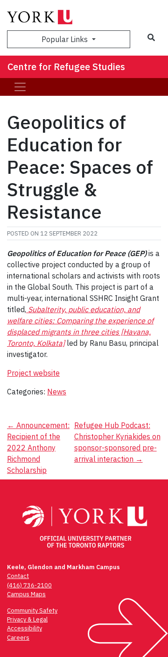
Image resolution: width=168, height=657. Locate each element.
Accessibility (24, 628)
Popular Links (66, 39)
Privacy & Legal (27, 619)
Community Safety (32, 610)
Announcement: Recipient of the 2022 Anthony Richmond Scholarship (38, 448)
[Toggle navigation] (20, 87)
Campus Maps (26, 594)
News (56, 391)
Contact (18, 576)
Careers (18, 638)
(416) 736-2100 (29, 585)
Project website (33, 373)
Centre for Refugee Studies (66, 66)
